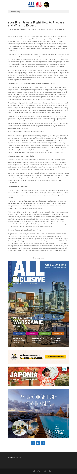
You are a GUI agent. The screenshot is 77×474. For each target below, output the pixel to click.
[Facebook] (33, 443)
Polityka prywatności (14, 458)
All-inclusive (22, 29)
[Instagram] (43, 443)
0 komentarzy (59, 29)
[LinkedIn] (38, 443)
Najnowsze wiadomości (45, 29)
